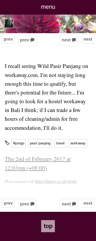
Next (87, 39)
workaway (78, 143)
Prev (8, 39)
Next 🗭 (69, 40)
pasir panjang (40, 143)
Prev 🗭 (27, 40)
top (48, 226)
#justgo (18, 143)
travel (60, 143)
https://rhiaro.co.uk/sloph (56, 181)
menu (48, 6)
